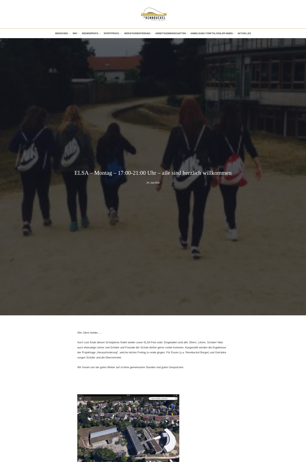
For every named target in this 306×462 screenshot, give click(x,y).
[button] (69, 33)
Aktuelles (244, 33)
